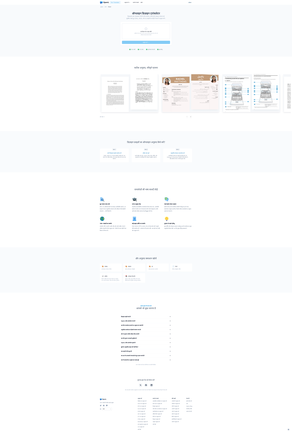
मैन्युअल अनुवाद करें (156, 419)
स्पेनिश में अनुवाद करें (176, 403)
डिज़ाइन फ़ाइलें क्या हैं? (126, 316)
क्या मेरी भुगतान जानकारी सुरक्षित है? (129, 338)
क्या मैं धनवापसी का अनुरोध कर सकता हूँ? (130, 360)
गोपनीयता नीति (189, 408)
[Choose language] (100, 409)
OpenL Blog (189, 406)
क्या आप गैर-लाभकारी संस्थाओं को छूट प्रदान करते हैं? (133, 355)
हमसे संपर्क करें (189, 401)
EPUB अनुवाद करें (141, 411)
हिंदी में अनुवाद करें (175, 416)
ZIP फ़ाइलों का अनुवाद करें (143, 424)
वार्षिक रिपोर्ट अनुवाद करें (157, 414)
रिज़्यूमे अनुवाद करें (156, 406)
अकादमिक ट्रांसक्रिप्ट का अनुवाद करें (160, 401)
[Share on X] (140, 385)
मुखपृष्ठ (101, 7)
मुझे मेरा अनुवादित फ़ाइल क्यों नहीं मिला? (129, 347)
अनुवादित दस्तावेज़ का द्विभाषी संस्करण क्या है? (131, 329)
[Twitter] (101, 405)
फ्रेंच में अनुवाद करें (175, 414)
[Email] (104, 405)
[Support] (288, 429)
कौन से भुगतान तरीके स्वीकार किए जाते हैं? (130, 334)
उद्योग (142, 2)
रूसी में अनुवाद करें (175, 421)
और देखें (101, 117)
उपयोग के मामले (136, 2)
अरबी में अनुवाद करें (175, 408)
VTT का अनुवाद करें (141, 416)
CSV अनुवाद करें (141, 427)
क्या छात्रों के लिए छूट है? (126, 351)
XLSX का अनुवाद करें (142, 408)
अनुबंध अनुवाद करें (156, 421)
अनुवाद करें (126, 2)
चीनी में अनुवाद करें (175, 406)
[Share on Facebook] (146, 385)
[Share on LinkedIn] (151, 385)
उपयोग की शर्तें (189, 411)
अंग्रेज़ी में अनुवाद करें (176, 401)
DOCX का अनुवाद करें (142, 403)
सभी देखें (154, 424)
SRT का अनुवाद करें (141, 414)
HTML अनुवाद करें (141, 419)
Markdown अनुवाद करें (143, 421)
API (187, 403)
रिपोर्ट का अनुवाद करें (157, 416)
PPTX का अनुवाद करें (142, 406)
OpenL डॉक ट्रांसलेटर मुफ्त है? (128, 342)
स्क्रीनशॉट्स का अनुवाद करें (158, 411)
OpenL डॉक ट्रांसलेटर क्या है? (128, 321)
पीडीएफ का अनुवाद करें (142, 401)
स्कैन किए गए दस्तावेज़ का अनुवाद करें (160, 408)
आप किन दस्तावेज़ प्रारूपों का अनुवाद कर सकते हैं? (132, 325)
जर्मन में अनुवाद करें (175, 411)
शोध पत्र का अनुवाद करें (157, 403)
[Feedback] (107, 405)
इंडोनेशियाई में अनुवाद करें (176, 419)
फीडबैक (154, 364)
